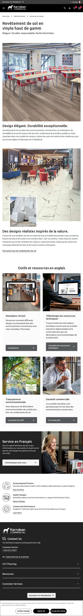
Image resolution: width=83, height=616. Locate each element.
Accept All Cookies (58, 611)
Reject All (41, 611)
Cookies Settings (23, 611)
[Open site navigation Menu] (3, 8)
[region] (41, 608)
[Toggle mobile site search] (65, 8)
